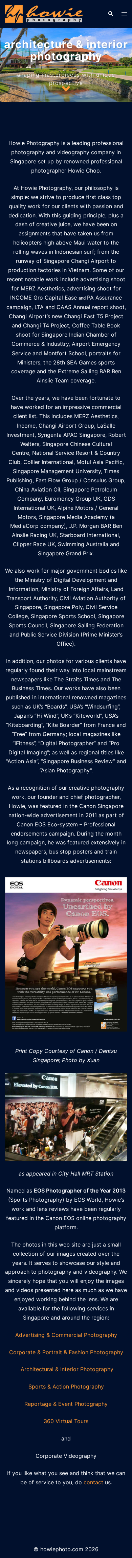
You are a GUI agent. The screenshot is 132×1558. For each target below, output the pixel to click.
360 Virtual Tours (66, 1421)
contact (93, 1482)
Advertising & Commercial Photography (66, 1334)
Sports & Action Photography (66, 1386)
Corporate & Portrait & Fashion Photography (66, 1352)
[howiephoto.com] (44, 13)
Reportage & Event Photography (66, 1403)
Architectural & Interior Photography (67, 1369)
